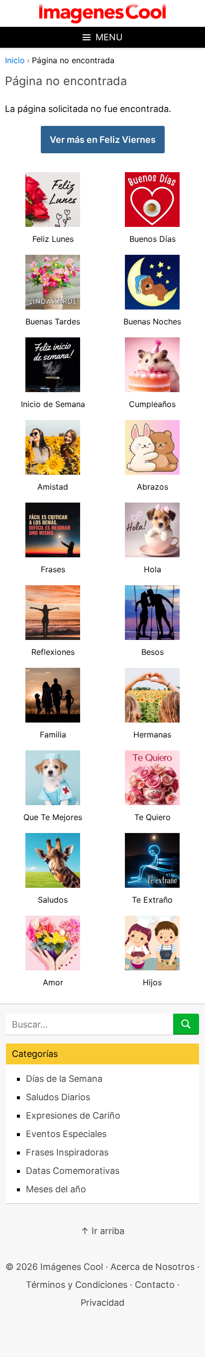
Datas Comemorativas (72, 1170)
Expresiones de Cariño (73, 1115)
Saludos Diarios (58, 1097)
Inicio (15, 60)
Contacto (155, 1284)
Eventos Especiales (66, 1134)
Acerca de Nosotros (152, 1266)
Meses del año (56, 1189)
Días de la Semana (64, 1078)
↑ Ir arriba (102, 1231)
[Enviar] (186, 1024)
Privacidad (102, 1302)
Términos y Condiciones (76, 1284)
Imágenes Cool (71, 1266)
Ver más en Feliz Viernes (103, 139)
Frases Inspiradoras (67, 1152)
